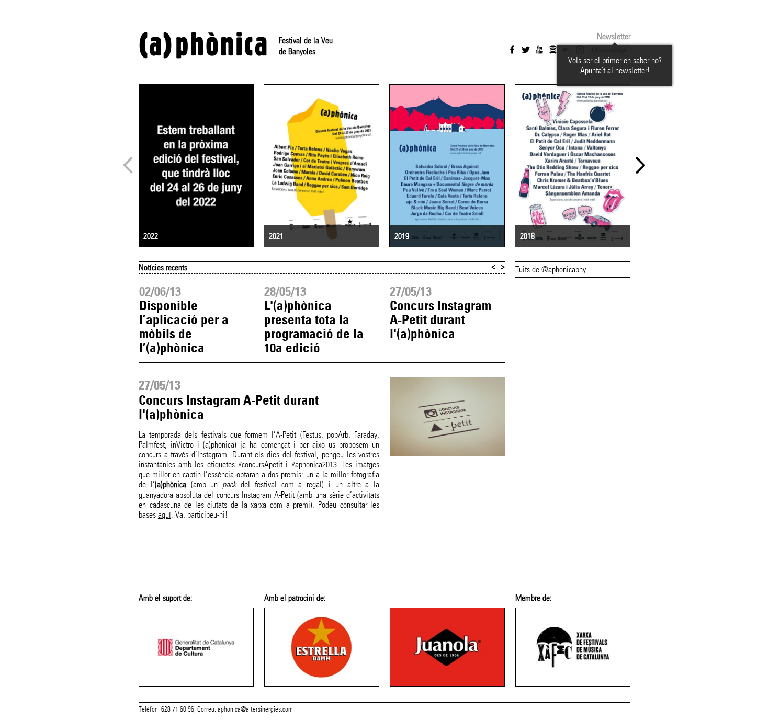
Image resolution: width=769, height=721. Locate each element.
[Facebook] (512, 49)
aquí (164, 515)
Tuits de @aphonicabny (550, 269)
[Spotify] (553, 49)
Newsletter (613, 36)
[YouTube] (539, 49)
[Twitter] (526, 49)
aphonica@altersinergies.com (255, 709)
